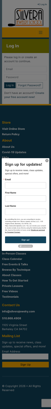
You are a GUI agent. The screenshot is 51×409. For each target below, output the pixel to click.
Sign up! (25, 239)
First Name (10, 193)
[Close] (47, 160)
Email (8, 179)
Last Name (10, 206)
